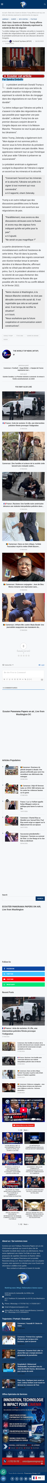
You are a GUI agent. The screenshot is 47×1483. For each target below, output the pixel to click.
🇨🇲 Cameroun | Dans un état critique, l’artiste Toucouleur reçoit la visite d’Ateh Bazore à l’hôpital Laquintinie (30, 1073)
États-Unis (20, 336)
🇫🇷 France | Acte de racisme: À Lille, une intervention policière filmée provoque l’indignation (19, 1031)
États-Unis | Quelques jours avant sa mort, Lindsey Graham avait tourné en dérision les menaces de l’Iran (31, 1382)
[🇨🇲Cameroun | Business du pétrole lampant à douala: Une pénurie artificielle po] (11, 770)
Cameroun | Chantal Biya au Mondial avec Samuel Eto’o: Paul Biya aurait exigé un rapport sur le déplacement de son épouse (32, 821)
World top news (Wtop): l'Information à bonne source (23, 1288)
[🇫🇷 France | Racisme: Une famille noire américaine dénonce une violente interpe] (23, 486)
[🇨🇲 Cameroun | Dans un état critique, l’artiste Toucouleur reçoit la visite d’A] (23, 526)
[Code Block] (22, 679)
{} (28, 679)
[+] (30, 679)
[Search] (45, 4)
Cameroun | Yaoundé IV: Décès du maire (29, 1324)
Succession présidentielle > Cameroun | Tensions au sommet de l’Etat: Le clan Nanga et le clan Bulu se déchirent (32, 837)
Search (4, 895)
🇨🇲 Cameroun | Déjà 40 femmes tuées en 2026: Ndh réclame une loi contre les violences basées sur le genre (32, 789)
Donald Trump (8, 336)
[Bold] (4, 679)
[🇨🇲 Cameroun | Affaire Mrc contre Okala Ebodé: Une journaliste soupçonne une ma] (23, 607)
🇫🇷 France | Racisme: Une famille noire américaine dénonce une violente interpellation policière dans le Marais (29, 1059)
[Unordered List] (17, 679)
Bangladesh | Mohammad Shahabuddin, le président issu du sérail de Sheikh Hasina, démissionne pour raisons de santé (31, 1367)
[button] (26, 1130)
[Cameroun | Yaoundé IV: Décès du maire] (8, 1326)
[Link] (25, 679)
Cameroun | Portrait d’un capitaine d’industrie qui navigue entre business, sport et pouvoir (29, 1339)
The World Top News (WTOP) (25, 351)
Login (42, 665)
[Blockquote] (20, 679)
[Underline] (9, 679)
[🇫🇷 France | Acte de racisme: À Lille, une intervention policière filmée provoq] (23, 405)
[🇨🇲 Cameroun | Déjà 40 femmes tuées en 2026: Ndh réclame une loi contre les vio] (11, 789)
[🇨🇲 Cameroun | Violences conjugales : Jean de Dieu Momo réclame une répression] (23, 567)
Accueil (4, 13)
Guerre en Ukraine (32, 336)
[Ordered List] (14, 679)
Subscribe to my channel (25, 1125)
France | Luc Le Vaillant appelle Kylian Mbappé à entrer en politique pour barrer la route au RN (31, 805)
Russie (6, 339)
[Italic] (7, 679)
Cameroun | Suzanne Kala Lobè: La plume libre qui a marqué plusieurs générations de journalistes (30, 1353)
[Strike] (12, 679)
